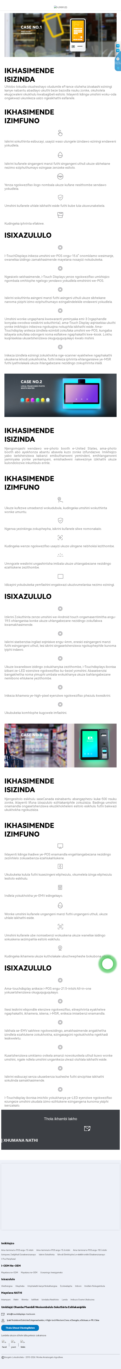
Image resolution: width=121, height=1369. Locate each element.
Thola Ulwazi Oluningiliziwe (20, 1328)
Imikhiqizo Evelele (9, 1360)
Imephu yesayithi (25, 1360)
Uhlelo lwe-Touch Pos (76, 1360)
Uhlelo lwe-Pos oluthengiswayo (51, 1360)
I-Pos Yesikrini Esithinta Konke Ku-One (34, 1364)
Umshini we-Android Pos (98, 1360)
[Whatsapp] (107, 963)
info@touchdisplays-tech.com (21, 1314)
